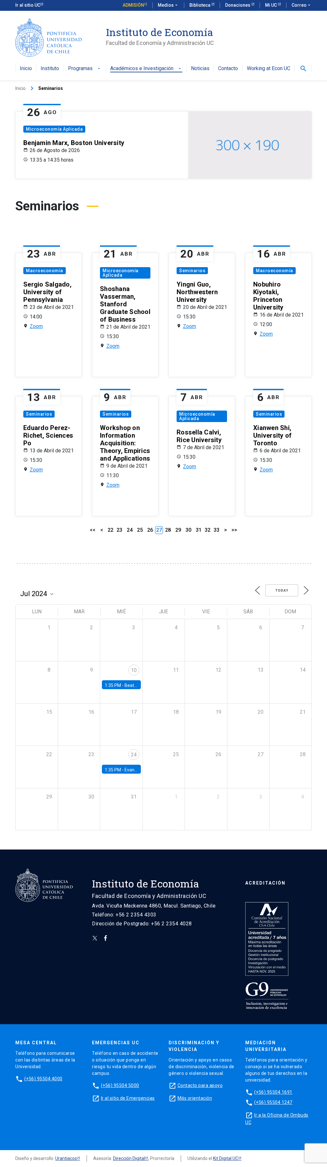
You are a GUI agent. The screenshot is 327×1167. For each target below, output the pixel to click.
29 (178, 530)
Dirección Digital (129, 1158)
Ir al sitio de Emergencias (128, 1098)
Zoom (36, 326)
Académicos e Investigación (146, 68)
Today (281, 590)
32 (207, 530)
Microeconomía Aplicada (54, 129)
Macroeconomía (44, 270)
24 (130, 530)
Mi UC (271, 5)
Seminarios (192, 270)
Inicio (26, 68)
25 (140, 530)
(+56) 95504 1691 (273, 1092)
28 (168, 530)
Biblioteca (200, 5)
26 (150, 530)
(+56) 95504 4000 (43, 1078)
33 (216, 530)
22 (110, 530)
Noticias (200, 68)
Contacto (228, 68)
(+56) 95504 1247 (273, 1102)
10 (134, 670)
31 (199, 530)
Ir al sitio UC (27, 5)
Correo (302, 5)
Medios (168, 5)
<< (92, 530)
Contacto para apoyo (200, 1085)
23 (119, 530)
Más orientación (195, 1098)
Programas (85, 68)
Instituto (50, 68)
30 (188, 530)
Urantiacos (66, 1158)
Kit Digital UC (225, 1158)
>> (234, 530)
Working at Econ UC (268, 68)
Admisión (133, 5)
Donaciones (238, 5)
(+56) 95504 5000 (120, 1085)
